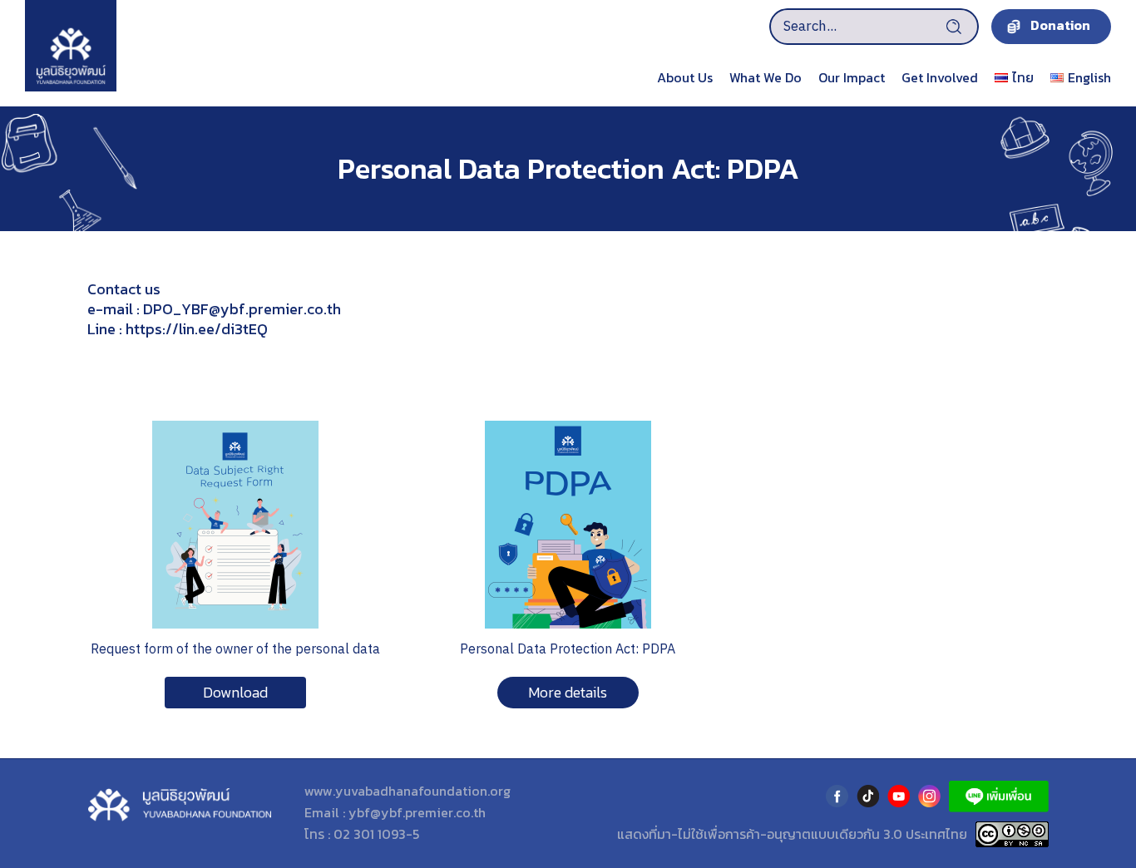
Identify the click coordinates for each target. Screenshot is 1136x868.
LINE (999, 796)
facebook (837, 796)
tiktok (868, 796)
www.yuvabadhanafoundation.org (407, 791)
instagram (929, 796)
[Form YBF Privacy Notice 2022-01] (235, 427)
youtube (898, 796)
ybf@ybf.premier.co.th (417, 812)
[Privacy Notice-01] (568, 427)
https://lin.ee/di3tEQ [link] (197, 329)
